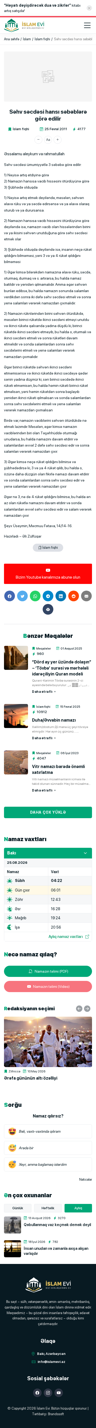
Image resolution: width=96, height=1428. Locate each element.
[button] (38, 140)
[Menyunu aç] (87, 25)
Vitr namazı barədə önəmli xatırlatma (58, 769)
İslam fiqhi (21, 129)
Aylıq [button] (78, 1208)
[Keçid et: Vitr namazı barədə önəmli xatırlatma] (16, 762)
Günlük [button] (17, 1208)
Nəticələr (85, 1180)
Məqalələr (43, 648)
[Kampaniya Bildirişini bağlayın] (89, 8)
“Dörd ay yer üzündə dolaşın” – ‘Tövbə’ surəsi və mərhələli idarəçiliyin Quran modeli (61, 668)
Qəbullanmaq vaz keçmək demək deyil (57, 1225)
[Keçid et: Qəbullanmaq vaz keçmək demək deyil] (12, 1225)
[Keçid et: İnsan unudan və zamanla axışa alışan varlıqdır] (12, 1248)
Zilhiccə (14, 1071)
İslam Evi (43, 1408)
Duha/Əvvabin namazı (54, 720)
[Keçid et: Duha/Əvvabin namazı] (16, 716)
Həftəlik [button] (48, 1208)
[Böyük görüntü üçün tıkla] (48, 76)
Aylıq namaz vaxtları (66, 936)
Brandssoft (56, 1414)
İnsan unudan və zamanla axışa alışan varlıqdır (56, 1250)
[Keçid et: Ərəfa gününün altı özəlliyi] (48, 1042)
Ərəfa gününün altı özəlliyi (30, 1078)
